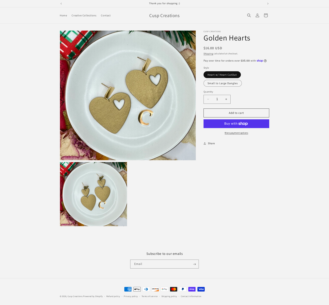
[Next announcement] (268, 3)
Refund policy (113, 296)
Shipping (208, 53)
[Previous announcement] (61, 3)
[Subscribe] (194, 264)
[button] (249, 15)
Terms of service (150, 296)
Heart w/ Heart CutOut (222, 74)
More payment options (236, 132)
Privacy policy (131, 296)
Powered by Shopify (93, 296)
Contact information (191, 296)
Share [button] (211, 143)
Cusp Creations (75, 296)
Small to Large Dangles (223, 83)
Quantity (208, 91)
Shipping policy (169, 296)
